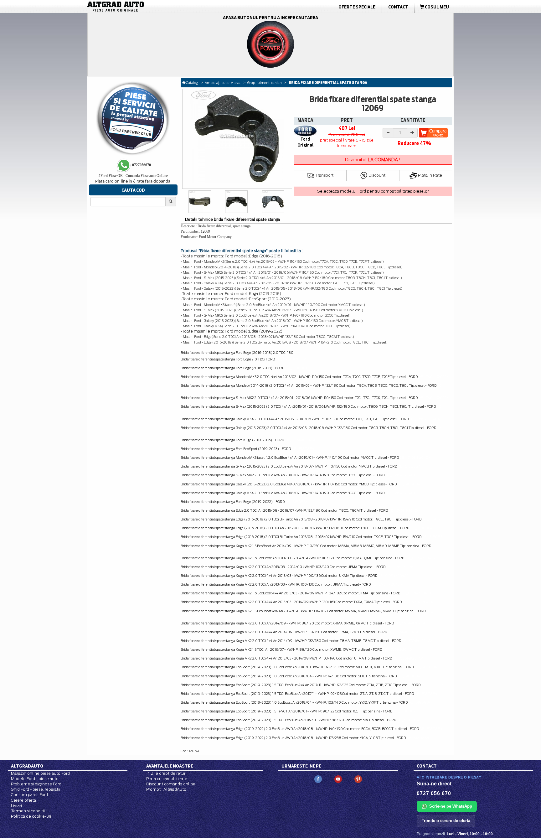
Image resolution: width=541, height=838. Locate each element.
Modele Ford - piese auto (35, 778)
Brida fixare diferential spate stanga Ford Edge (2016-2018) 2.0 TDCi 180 (237, 352)
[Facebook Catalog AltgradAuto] (318, 778)
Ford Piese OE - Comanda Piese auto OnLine (133, 175)
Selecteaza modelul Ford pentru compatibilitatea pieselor (373, 191)
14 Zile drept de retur (165, 773)
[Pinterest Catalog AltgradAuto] (358, 778)
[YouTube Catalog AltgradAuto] (338, 778)
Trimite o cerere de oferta (446, 820)
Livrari (16, 805)
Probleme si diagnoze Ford (36, 784)
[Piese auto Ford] (145, 6)
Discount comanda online (170, 784)
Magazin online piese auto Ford (40, 773)
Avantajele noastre (169, 765)
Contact (398, 6)
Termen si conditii (28, 811)
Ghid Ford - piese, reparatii (35, 789)
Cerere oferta (23, 800)
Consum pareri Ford (29, 794)
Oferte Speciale (356, 6)
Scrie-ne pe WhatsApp (450, 806)
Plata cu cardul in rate (166, 778)
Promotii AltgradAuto (166, 789)
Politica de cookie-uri (31, 816)
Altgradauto (27, 765)
